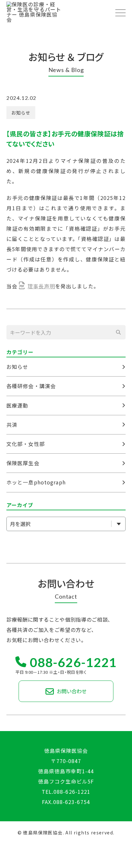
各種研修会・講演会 (31, 386)
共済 (11, 424)
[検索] (118, 332)
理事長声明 (41, 286)
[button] (120, 12)
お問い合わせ (71, 691)
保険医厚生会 (22, 463)
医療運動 (17, 405)
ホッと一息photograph (36, 482)
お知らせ (20, 112)
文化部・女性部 (25, 444)
